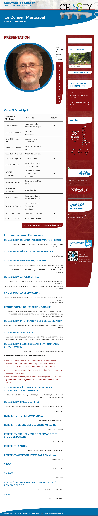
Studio (60, 513)
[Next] (88, 59)
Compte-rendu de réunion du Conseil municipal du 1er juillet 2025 (79, 95)
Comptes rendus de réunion (42, 225)
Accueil (6, 21)
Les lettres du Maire (59, 82)
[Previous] (72, 59)
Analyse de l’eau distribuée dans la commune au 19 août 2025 (80, 104)
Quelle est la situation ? (79, 189)
